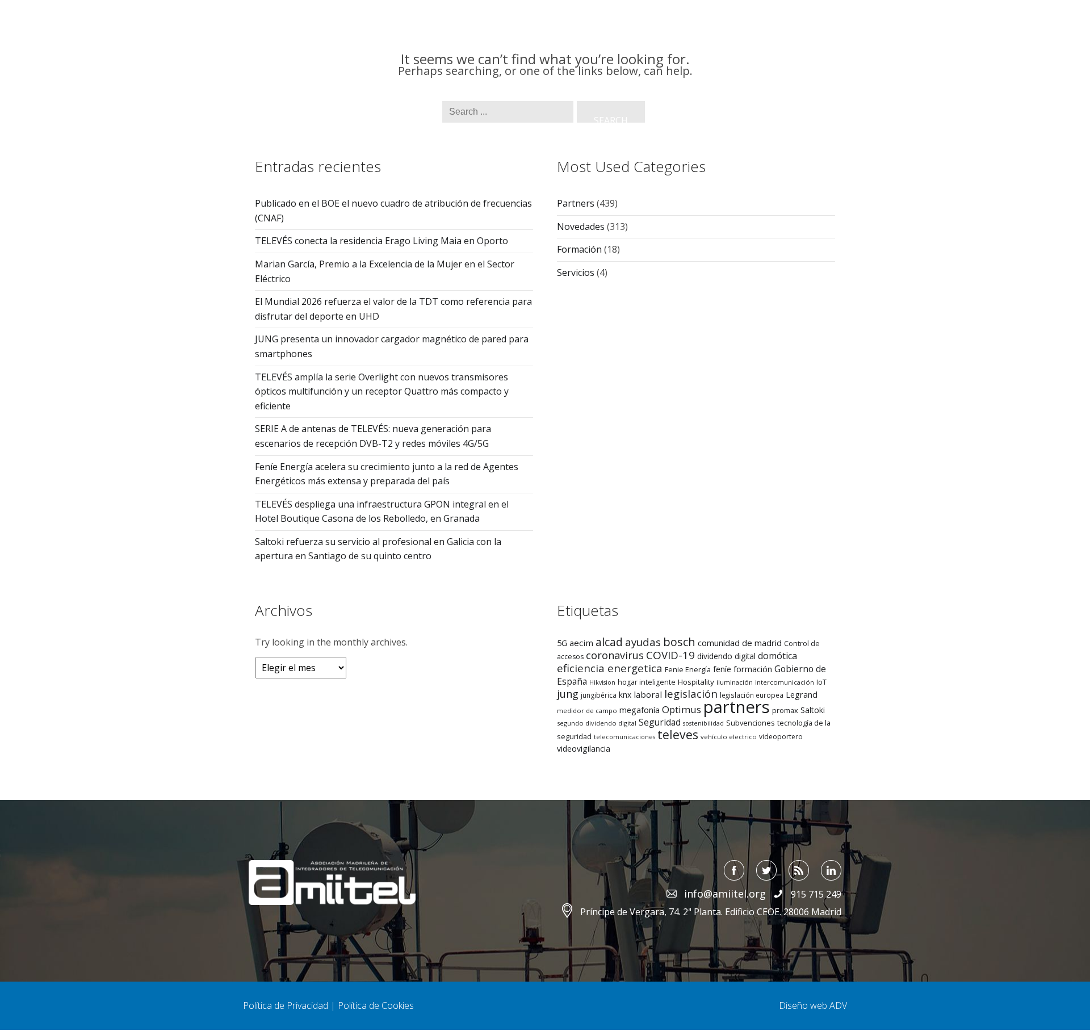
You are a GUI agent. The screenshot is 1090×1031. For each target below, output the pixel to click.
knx (625, 694)
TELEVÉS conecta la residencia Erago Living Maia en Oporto (381, 240)
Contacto (816, 46)
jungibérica (599, 695)
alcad (609, 641)
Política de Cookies (376, 1005)
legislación (691, 693)
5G (562, 642)
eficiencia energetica (610, 668)
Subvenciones (750, 723)
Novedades (581, 226)
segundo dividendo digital (596, 723)
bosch (679, 641)
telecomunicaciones (624, 737)
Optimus (681, 709)
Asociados (714, 46)
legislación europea (751, 694)
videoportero (781, 736)
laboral (648, 694)
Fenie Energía (688, 669)
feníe (722, 669)
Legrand (802, 694)
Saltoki (812, 710)
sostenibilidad (703, 723)
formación (752, 668)
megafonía (639, 709)
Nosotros (481, 46)
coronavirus (615, 655)
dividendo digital (726, 656)
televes (677, 735)
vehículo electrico (729, 736)
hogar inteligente (647, 682)
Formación (579, 249)
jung (567, 694)
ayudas (643, 642)
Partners (652, 46)
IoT (821, 682)
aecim (581, 642)
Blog (767, 46)
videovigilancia (583, 748)
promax (785, 710)
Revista (597, 46)
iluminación (734, 682)
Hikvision (602, 682)
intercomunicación (784, 682)
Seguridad (660, 722)
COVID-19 (670, 655)
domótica (777, 655)
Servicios (541, 46)
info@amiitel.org (723, 24)
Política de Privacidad (285, 1005)
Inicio (428, 46)
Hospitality (696, 682)
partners (736, 706)
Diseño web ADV (813, 1005)
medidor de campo (587, 710)
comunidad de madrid (740, 642)
